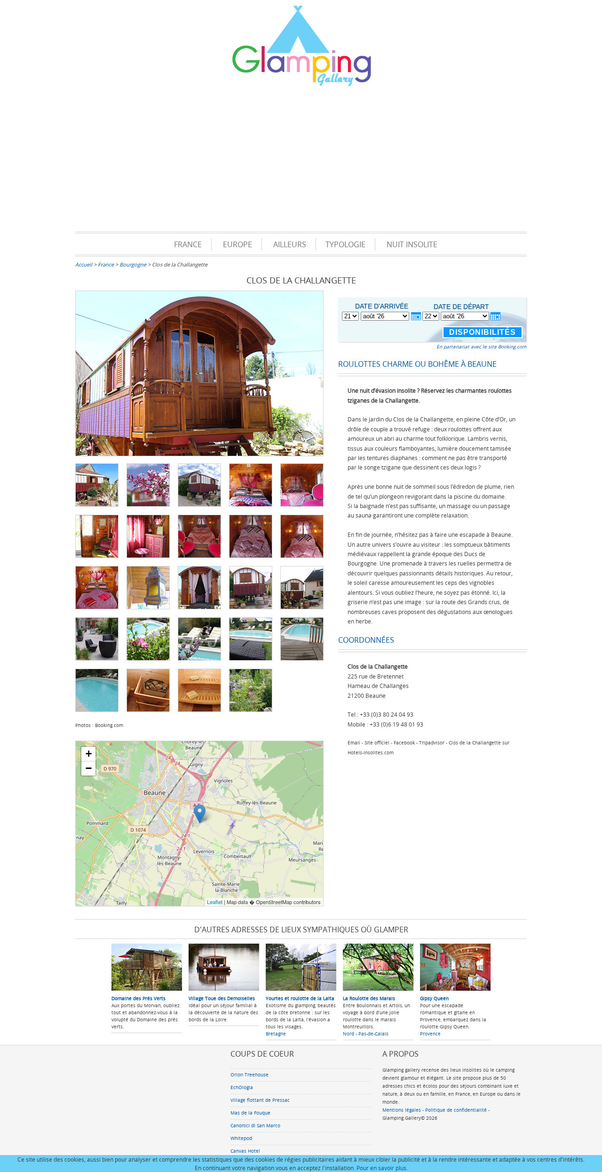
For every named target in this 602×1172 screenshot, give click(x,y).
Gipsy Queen (434, 998)
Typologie (345, 244)
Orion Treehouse (249, 1075)
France (188, 244)
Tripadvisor (431, 743)
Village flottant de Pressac (260, 1100)
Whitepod (241, 1138)
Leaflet (214, 901)
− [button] (89, 768)
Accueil (83, 264)
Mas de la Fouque (250, 1113)
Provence (430, 1034)
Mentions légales (401, 1110)
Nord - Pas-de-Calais (365, 1034)
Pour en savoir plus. (382, 1168)
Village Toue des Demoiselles (222, 998)
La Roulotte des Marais (369, 998)
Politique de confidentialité (456, 1110)
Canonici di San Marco (255, 1126)
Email (354, 743)
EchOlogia (241, 1087)
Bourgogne (132, 264)
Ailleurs (289, 244)
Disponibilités (482, 332)
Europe (237, 244)
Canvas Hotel (245, 1151)
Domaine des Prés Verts (138, 998)
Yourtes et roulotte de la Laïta (300, 998)
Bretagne (276, 1034)
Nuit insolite (412, 244)
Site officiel (376, 743)
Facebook (404, 743)
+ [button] (89, 754)
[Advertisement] (301, 161)
